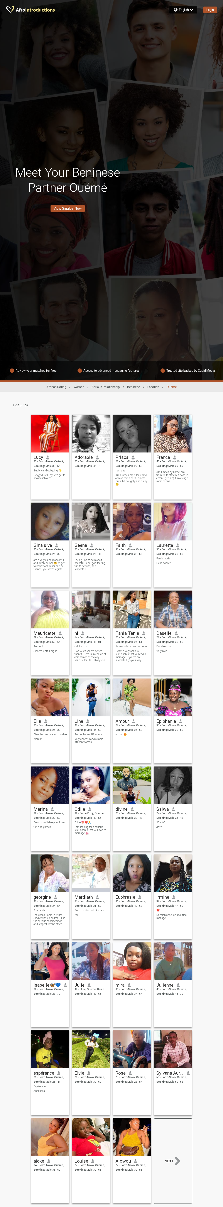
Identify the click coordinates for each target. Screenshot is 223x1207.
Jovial (159, 827)
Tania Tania (127, 633)
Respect (38, 646)
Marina (41, 809)
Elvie (79, 1073)
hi (76, 633)
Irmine (162, 897)
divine (121, 809)
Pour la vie (39, 910)
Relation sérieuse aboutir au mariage (172, 916)
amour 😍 (121, 734)
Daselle (164, 633)
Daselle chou (163, 646)
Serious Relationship (106, 387)
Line (78, 721)
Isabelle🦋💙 (47, 985)
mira (120, 985)
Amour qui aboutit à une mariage (91, 910)
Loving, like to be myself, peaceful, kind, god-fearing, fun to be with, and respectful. (90, 565)
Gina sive (43, 545)
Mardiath (83, 897)
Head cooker (163, 563)
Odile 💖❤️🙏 (82, 822)
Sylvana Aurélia (170, 1073)
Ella (37, 721)
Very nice (161, 651)
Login (210, 10)
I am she (120, 470)
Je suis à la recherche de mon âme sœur (132, 646)
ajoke (39, 1161)
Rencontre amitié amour (88, 734)
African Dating (56, 387)
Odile (79, 809)
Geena (80, 545)
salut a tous (81, 646)
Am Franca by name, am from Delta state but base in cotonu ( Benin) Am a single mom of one (172, 477)
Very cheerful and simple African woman (88, 741)
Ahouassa (39, 1090)
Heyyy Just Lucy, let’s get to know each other (49, 477)
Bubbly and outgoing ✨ (48, 470)
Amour (122, 721)
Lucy (38, 457)
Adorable (83, 457)
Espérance (40, 1086)
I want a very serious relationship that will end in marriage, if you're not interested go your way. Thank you (131, 656)
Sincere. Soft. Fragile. (46, 651)
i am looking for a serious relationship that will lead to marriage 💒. (90, 830)
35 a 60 (160, 822)
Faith (120, 545)
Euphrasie (125, 897)
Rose (120, 1073)
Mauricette (45, 633)
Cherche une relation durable (50, 734)
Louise (81, 1161)
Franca (163, 457)
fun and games (42, 827)
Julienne (165, 985)
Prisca (121, 457)
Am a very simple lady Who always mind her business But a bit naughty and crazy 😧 (131, 480)
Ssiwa (162, 809)
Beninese (133, 387)
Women (79, 387)
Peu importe (163, 558)
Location (153, 387)
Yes (76, 915)
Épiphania (166, 721)
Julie (79, 985)
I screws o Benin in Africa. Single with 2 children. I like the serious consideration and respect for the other (49, 919)
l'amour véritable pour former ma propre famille (50, 822)
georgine (42, 897)
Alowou (123, 1161)
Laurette (164, 545)
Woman (38, 739)
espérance (44, 1073)
